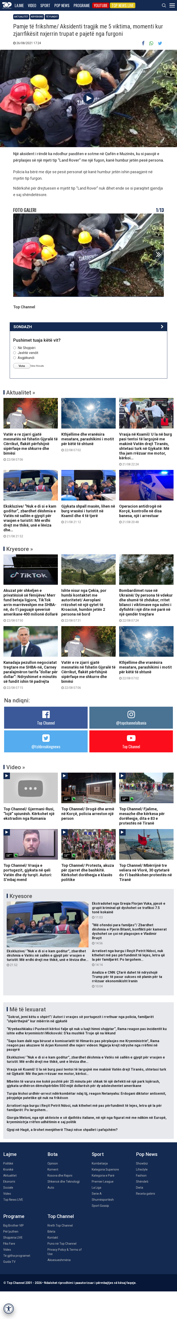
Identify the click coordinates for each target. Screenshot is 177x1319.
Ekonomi (9, 1181)
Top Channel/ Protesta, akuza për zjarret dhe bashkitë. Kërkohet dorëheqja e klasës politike (87, 872)
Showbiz (142, 1163)
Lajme (19, 5)
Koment (52, 1169)
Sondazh (22, 326)
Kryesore (37, 16)
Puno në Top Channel (61, 1243)
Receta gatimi (145, 1193)
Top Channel (46, 723)
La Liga (96, 1187)
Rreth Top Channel (60, 1225)
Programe (82, 5)
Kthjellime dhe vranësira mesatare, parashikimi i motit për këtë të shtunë (87, 442)
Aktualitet (21, 16)
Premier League (103, 1181)
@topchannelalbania (131, 723)
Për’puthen (10, 1231)
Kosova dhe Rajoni (59, 1175)
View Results (37, 366)
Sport (45, 5)
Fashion (141, 1175)
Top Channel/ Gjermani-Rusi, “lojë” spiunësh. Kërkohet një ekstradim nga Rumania (28, 814)
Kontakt (52, 1237)
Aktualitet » (20, 392)
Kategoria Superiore (105, 1169)
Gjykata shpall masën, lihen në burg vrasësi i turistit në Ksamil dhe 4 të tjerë (88, 514)
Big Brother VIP (13, 1225)
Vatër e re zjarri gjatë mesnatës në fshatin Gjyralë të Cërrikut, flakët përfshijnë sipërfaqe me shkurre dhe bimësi (30, 446)
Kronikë (8, 1169)
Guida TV (9, 1261)
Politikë (8, 1163)
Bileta (51, 1231)
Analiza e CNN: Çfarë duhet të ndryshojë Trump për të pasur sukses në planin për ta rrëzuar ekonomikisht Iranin (127, 979)
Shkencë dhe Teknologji (63, 1181)
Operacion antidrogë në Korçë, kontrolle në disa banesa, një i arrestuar (140, 514)
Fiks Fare (9, 1243)
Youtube (100, 5)
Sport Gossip (100, 1205)
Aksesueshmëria (59, 1260)
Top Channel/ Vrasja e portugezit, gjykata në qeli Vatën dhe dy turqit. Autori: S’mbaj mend (27, 872)
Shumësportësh (103, 1199)
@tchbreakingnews (46, 746)
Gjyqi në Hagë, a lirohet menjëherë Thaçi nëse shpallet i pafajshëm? (62, 1130)
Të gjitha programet (16, 1255)
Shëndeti (142, 1181)
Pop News (62, 5)
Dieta (139, 1187)
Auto (50, 1187)
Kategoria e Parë (103, 1175)
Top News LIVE (123, 5)
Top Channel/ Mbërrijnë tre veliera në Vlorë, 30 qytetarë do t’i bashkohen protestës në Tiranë (145, 872)
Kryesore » (19, 549)
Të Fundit (52, 16)
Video (32, 5)
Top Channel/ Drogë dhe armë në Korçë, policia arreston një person (87, 814)
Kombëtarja (100, 1163)
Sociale (8, 1187)
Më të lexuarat (27, 1009)
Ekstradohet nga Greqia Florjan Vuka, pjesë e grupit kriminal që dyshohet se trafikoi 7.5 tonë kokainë (128, 910)
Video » (15, 767)
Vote (22, 366)
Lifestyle (142, 1169)
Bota (52, 1154)
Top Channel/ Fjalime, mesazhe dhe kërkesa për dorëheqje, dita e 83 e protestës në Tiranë (142, 816)
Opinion (52, 1163)
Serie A (97, 1193)
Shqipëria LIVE (13, 1237)
